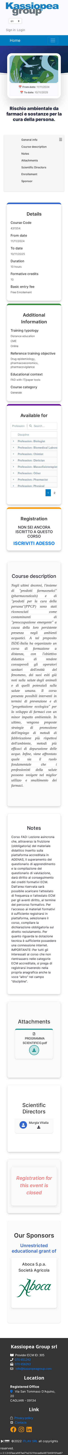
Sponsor (26, 181)
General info (29, 139)
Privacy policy (23, 1418)
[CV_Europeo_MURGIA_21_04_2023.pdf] (38, 1127)
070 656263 (23, 1364)
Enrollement (29, 174)
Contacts (21, 1422)
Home (15, 40)
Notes (25, 153)
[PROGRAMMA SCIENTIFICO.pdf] (34, 1050)
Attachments (29, 160)
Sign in (10, 30)
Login (21, 30)
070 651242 (23, 1359)
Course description (34, 146)
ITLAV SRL (30, 1441)
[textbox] (42, 426)
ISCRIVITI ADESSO (34, 543)
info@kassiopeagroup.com (33, 1368)
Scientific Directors (33, 167)
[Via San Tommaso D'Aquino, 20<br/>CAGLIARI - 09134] (11, 1391)
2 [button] (54, 493)
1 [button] (48, 493)
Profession (18, 426)
